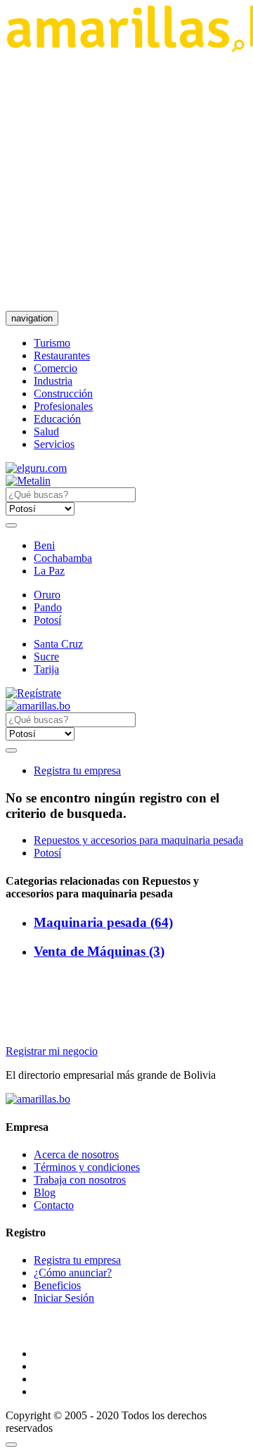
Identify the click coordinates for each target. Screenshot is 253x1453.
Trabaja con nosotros (80, 1180)
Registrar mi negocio (52, 1051)
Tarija (46, 669)
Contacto (54, 1205)
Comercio (55, 368)
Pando (48, 607)
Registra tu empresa (77, 770)
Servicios (54, 444)
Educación (57, 419)
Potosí (47, 620)
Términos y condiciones (87, 1167)
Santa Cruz (58, 644)
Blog (45, 1192)
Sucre (46, 657)
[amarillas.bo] (38, 1099)
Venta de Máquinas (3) (99, 951)
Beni (44, 545)
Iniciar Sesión (64, 1298)
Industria (53, 381)
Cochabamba (63, 558)
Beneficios (57, 1285)
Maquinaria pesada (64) (103, 922)
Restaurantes (62, 355)
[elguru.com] (36, 468)
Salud (46, 431)
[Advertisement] (126, 181)
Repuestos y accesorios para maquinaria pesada (138, 840)
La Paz (49, 571)
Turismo (52, 343)
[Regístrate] (126, 693)
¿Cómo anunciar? (73, 1273)
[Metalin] (28, 481)
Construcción (63, 393)
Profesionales (63, 406)
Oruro (47, 595)
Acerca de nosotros (76, 1154)
